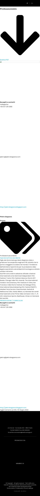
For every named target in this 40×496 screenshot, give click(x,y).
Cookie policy (19, 488)
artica (24, 491)
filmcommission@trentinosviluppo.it (21, 432)
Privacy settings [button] (28, 488)
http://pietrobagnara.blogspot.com (13, 207)
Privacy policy (11, 488)
